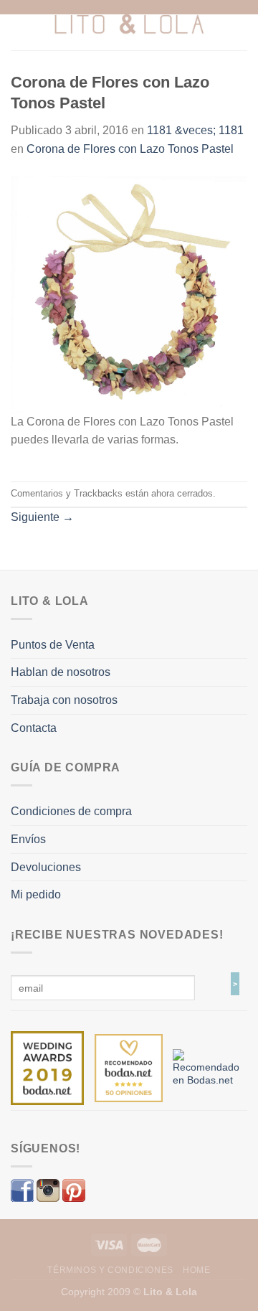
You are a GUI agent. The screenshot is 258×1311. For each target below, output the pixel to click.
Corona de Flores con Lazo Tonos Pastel (130, 149)
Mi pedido (36, 894)
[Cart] (240, 25)
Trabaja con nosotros (64, 700)
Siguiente (42, 517)
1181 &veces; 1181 (195, 130)
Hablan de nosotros (60, 672)
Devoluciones (46, 867)
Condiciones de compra (71, 811)
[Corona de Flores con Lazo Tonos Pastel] (129, 293)
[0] (47, 1067)
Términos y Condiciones (110, 1270)
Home (196, 1270)
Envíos (28, 839)
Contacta (34, 728)
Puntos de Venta (53, 645)
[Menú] (19, 24)
